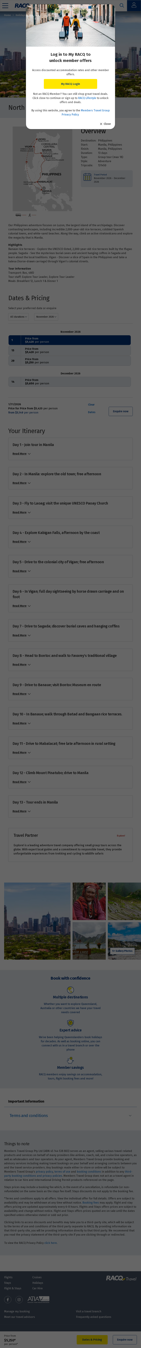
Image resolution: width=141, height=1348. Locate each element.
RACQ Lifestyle (87, 98)
